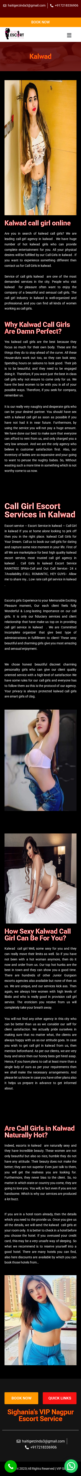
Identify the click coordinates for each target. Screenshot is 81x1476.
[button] (69, 35)
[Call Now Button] (10, 1466)
